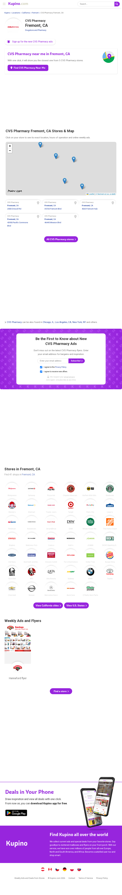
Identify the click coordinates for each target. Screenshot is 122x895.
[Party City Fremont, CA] (90, 506)
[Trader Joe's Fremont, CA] (51, 506)
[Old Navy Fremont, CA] (12, 556)
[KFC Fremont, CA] (32, 573)
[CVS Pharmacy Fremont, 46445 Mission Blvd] (60, 221)
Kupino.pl (72, 869)
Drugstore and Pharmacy (35, 30)
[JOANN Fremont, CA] (90, 539)
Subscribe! (76, 361)
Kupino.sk (79, 869)
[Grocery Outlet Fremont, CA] (51, 556)
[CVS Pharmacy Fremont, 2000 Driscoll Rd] (23, 206)
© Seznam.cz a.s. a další (105, 194)
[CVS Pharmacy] (13, 27)
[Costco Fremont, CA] (51, 539)
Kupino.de (64, 869)
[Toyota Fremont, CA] (110, 573)
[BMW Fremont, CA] (90, 573)
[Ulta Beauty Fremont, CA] (51, 573)
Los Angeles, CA (63, 322)
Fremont (35, 13)
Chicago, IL (48, 322)
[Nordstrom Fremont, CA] (32, 523)
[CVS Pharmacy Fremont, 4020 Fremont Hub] (97, 206)
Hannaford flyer (17, 653)
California (26, 13)
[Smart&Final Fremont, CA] (51, 523)
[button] (30, 41)
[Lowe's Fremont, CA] (110, 506)
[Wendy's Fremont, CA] (12, 506)
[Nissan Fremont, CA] (32, 589)
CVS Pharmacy (14, 322)
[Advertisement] (61, 100)
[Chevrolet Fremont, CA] (12, 589)
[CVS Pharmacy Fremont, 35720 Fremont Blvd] (60, 206)
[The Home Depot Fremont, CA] (110, 523)
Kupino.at (43, 869)
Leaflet (91, 194)
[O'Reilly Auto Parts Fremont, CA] (90, 589)
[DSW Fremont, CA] (71, 523)
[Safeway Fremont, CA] (32, 489)
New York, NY (79, 322)
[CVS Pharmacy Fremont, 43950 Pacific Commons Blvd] (23, 221)
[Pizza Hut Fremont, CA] (51, 489)
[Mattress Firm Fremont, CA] (32, 539)
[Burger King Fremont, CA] (110, 556)
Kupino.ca (50, 869)
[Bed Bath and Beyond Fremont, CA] (32, 556)
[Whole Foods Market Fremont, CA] (90, 523)
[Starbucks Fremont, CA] (110, 489)
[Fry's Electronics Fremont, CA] (71, 556)
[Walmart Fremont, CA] (32, 506)
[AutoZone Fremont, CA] (71, 589)
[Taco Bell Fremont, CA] (12, 573)
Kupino (7, 13)
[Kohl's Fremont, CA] (71, 539)
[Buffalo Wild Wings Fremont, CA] (90, 489)
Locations (16, 13)
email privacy (69, 377)
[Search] (117, 4)
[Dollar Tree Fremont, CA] (90, 556)
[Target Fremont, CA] (71, 506)
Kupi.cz (57, 869)
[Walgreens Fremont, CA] (12, 489)
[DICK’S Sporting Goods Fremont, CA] (110, 539)
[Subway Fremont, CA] (71, 573)
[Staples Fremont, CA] (12, 539)
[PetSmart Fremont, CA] (12, 523)
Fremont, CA (28, 474)
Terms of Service (86, 878)
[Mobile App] (16, 813)
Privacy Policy (60, 367)
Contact (71, 878)
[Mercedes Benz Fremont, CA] (51, 589)
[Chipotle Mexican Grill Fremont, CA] (71, 489)
